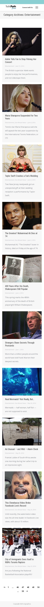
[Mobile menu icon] (36, 7)
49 (33, 587)
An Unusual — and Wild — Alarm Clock (21, 449)
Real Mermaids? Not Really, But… (19, 399)
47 (23, 587)
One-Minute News (20, 123)
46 (18, 587)
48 (28, 587)
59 (23, 591)
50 (38, 587)
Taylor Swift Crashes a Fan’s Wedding (21, 176)
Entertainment (9, 66)
